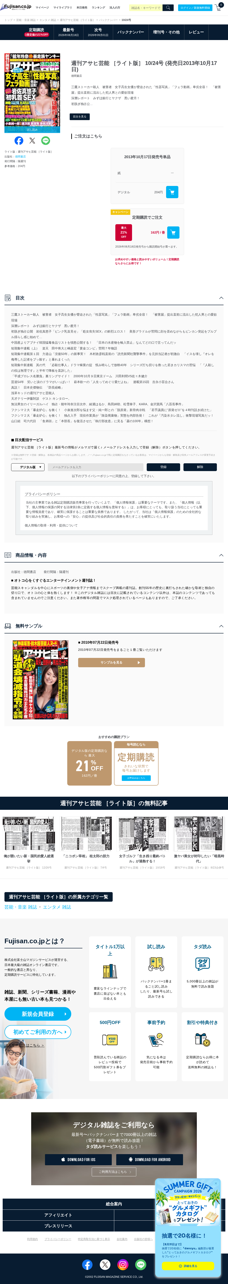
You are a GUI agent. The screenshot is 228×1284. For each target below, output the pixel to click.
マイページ (42, 7)
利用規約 (32, 1239)
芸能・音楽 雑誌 (26, 20)
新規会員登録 (38, 1014)
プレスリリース (58, 1226)
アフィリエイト (58, 1215)
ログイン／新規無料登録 (195, 7)
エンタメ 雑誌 (47, 20)
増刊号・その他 (166, 32)
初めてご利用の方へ (38, 1032)
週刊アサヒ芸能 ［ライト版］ (77, 20)
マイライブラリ (62, 7)
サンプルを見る (111, 662)
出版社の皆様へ (143, 1239)
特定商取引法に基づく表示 (94, 1239)
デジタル (124, 192)
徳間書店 (20, 156)
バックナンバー (108, 20)
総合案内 (114, 1204)
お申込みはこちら (136, 778)
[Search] (168, 7)
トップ (8, 20)
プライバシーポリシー (58, 1239)
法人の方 (115, 7)
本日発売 (82, 7)
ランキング (98, 7)
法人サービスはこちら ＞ (24, 1045)
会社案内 (122, 1239)
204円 (158, 192)
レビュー (196, 32)
